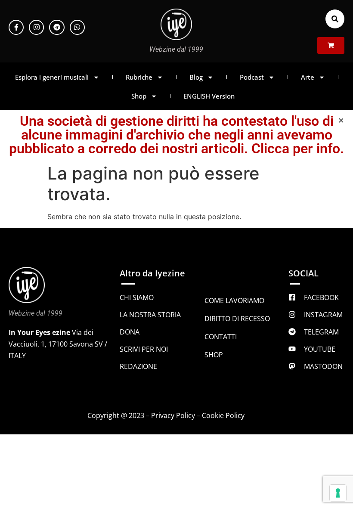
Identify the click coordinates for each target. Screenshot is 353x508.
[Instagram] (36, 27)
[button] (334, 18)
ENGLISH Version (209, 96)
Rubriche (139, 77)
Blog (196, 77)
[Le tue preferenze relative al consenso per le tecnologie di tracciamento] (338, 493)
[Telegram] (56, 27)
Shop (138, 96)
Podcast (252, 77)
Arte (307, 77)
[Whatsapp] (77, 27)
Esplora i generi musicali (52, 77)
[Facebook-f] (16, 27)
